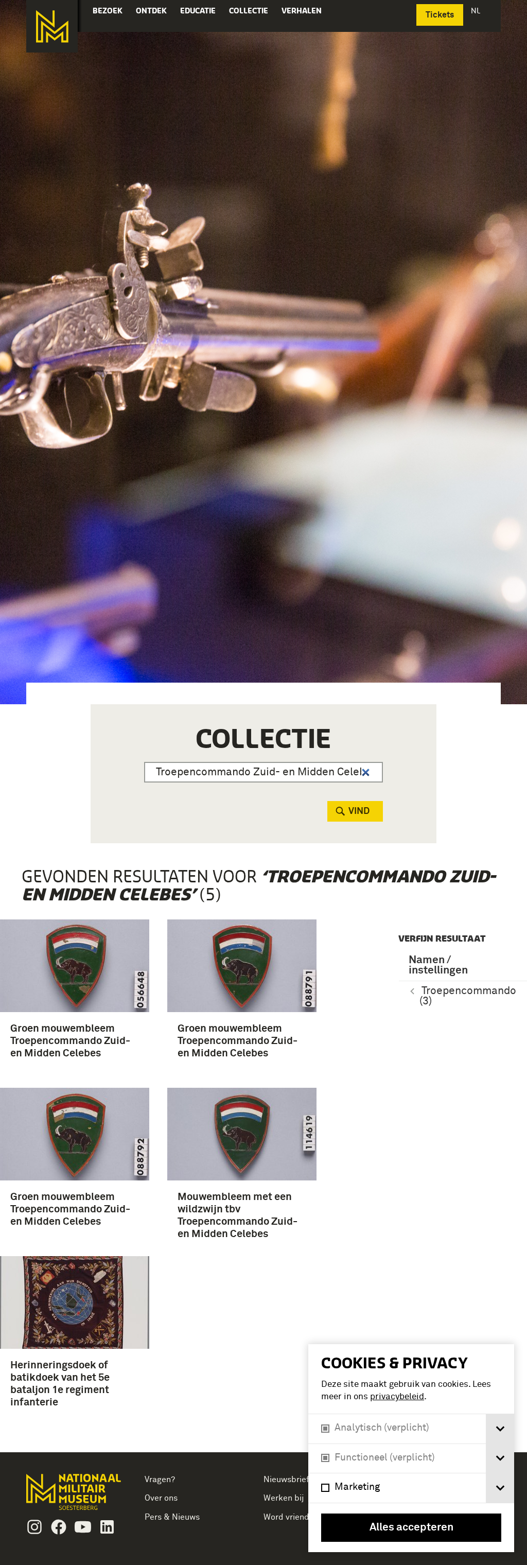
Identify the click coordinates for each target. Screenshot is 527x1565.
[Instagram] (34, 1527)
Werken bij (284, 1498)
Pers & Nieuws (172, 1517)
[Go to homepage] (75, 1496)
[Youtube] (83, 1527)
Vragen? (160, 1479)
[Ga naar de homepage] (52, 26)
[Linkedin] (107, 1527)
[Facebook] (58, 1527)
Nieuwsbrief (286, 1479)
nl (476, 10)
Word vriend (286, 1517)
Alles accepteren (411, 1527)
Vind (359, 811)
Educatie (198, 10)
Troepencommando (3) (467, 996)
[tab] (500, 1429)
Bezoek (107, 10)
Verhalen (302, 10)
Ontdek (151, 10)
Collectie (248, 10)
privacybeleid (397, 1397)
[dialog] (411, 1448)
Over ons (161, 1498)
